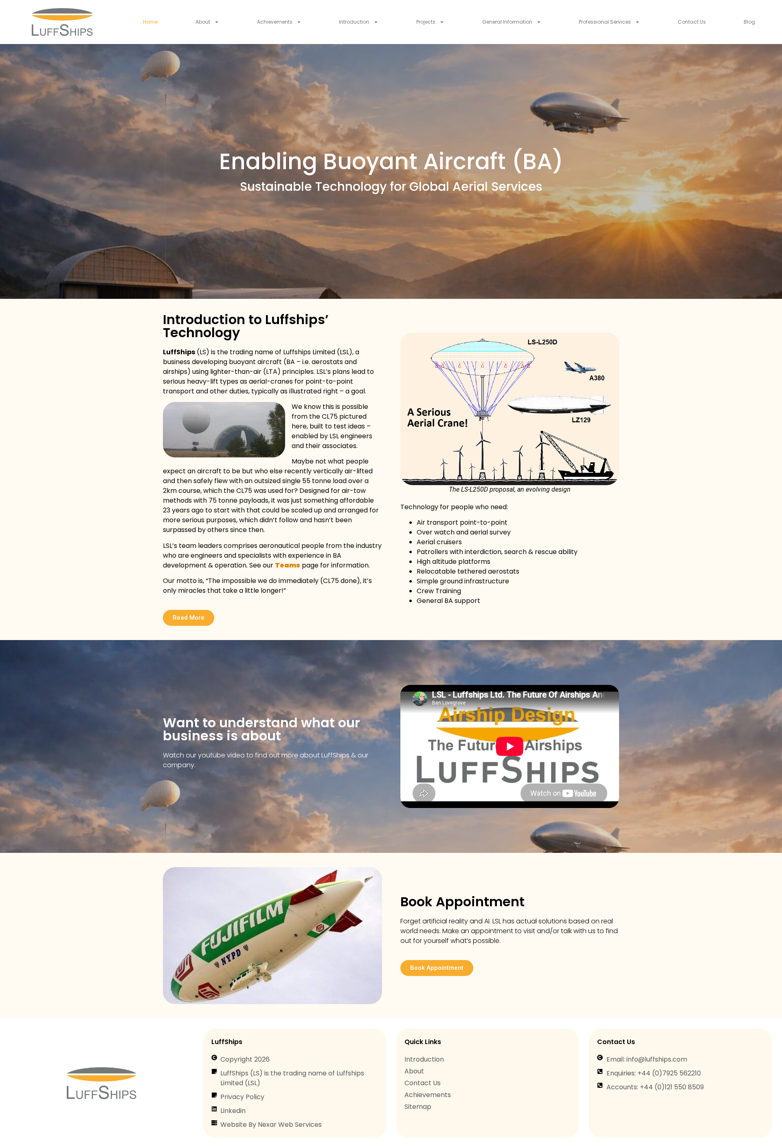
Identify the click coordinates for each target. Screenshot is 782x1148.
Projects (425, 21)
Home (150, 21)
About (203, 21)
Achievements (274, 21)
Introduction (354, 21)
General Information (507, 21)
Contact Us (692, 21)
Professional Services (605, 21)
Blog (749, 21)
